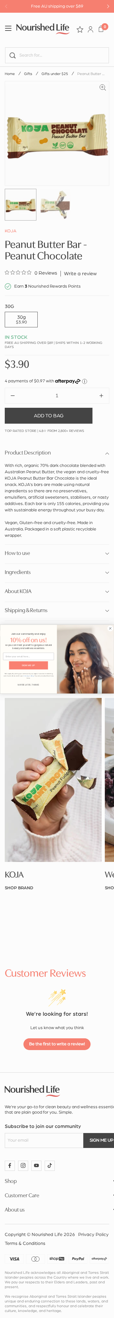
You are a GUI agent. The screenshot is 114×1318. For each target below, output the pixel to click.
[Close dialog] (110, 628)
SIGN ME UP (28, 665)
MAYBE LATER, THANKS (28, 684)
